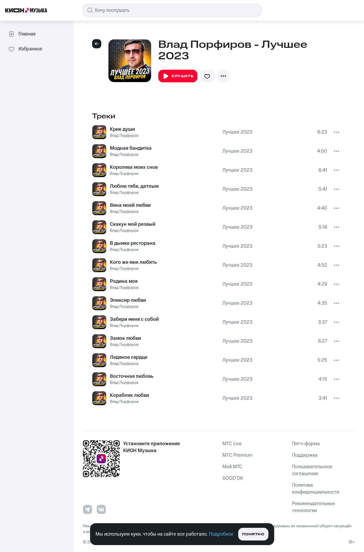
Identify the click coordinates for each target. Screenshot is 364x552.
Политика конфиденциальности (315, 489)
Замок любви (125, 338)
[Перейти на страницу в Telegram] (87, 509)
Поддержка (304, 455)
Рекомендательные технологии (313, 507)
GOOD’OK (232, 478)
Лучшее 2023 (237, 132)
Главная (26, 34)
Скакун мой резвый (132, 224)
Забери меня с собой (134, 319)
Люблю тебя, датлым (134, 186)
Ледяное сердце (128, 357)
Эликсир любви (128, 300)
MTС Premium (237, 455)
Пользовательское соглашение (312, 470)
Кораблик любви (129, 395)
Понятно (253, 534)
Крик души (122, 129)
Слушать (182, 76)
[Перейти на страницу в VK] (101, 509)
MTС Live (232, 443)
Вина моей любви (130, 205)
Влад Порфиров (124, 136)
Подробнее (221, 534)
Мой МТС (232, 466)
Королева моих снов (134, 167)
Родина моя (124, 281)
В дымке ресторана (132, 243)
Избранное (30, 48)
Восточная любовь (131, 376)
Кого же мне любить (133, 262)
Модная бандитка (131, 148)
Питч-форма (306, 443)
